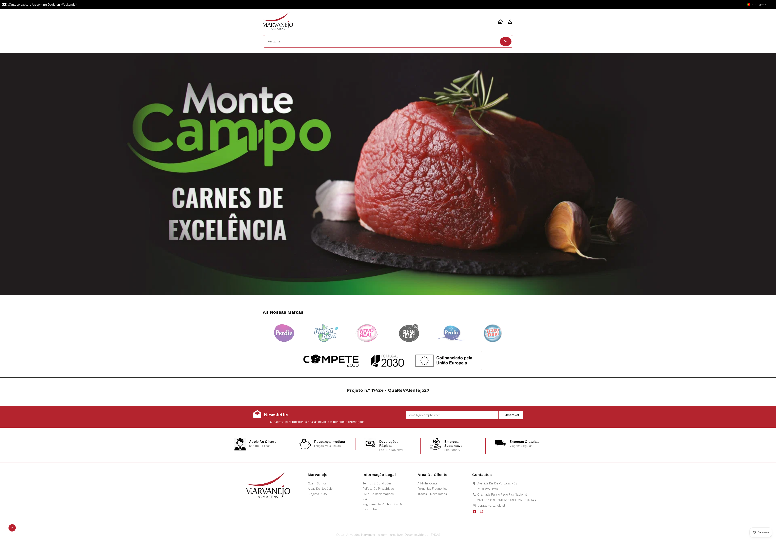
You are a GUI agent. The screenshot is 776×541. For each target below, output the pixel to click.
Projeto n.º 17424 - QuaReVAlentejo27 (388, 390)
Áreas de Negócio (320, 488)
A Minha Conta (427, 483)
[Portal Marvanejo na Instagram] (483, 511)
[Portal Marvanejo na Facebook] (476, 511)
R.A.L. (366, 499)
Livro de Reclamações (378, 494)
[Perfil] (509, 22)
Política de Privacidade (378, 488)
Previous (13, 174)
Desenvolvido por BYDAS (422, 534)
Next (762, 174)
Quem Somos (317, 483)
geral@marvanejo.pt (491, 505)
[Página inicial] (280, 21)
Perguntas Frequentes (432, 488)
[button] (758, 4)
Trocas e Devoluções (432, 494)
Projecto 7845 (317, 494)
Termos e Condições (377, 483)
